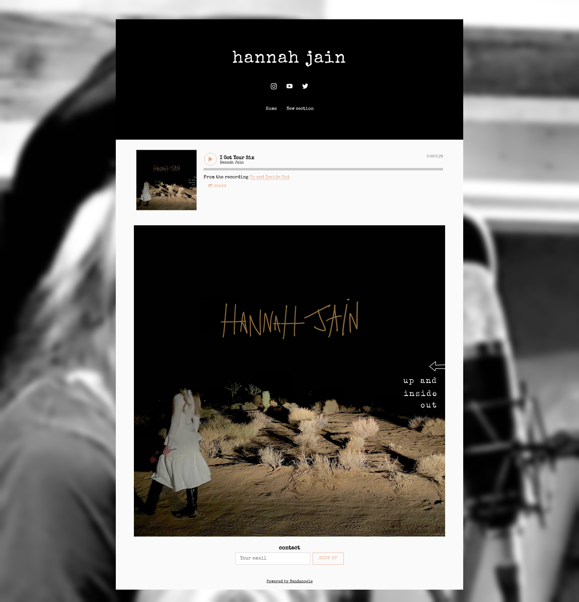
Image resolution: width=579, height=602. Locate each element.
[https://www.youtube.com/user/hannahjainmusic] (289, 86)
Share (220, 186)
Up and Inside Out (270, 177)
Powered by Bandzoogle (290, 582)
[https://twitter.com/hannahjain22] (305, 86)
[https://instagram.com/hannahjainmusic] (274, 86)
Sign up (328, 558)
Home (271, 108)
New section (300, 108)
